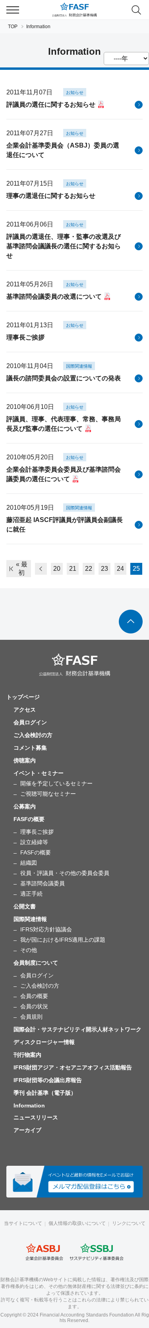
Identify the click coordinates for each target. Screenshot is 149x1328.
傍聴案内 (25, 760)
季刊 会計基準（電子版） (45, 1093)
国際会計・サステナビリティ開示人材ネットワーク (77, 1029)
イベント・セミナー (39, 773)
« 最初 (21, 568)
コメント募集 (30, 748)
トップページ (23, 697)
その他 (28, 950)
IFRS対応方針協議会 (46, 929)
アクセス (25, 709)
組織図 (28, 863)
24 (120, 568)
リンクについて (128, 1223)
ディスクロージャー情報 (44, 1042)
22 (88, 568)
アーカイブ (27, 1130)
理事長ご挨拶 (37, 832)
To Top (131, 621)
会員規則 (31, 1016)
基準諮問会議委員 (42, 883)
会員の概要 (34, 996)
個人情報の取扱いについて (77, 1223)
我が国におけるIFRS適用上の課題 (62, 940)
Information (29, 1105)
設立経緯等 (34, 842)
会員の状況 (34, 1006)
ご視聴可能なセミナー (48, 794)
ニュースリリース (36, 1117)
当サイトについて (23, 1223)
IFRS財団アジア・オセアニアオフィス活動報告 (73, 1067)
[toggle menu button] (12, 10)
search (136, 10)
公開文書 (25, 906)
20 (56, 568)
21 (72, 568)
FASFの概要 (35, 852)
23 (104, 568)
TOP (12, 26)
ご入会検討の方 (33, 735)
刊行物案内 (27, 1055)
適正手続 (31, 893)
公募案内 (25, 806)
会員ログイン (30, 722)
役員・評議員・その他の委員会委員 (64, 873)
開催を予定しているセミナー (56, 783)
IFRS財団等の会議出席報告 (48, 1080)
